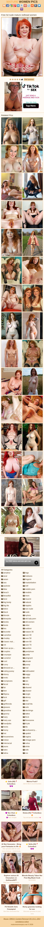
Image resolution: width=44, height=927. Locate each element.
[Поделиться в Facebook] (7, 5)
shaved (28, 687)
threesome (29, 720)
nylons (28, 615)
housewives (8, 737)
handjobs (7, 724)
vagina (28, 737)
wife (27, 750)
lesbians (28, 576)
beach (6, 592)
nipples (28, 606)
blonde (6, 615)
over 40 (28, 635)
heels (5, 727)
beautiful (7, 596)
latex (5, 750)
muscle (28, 599)
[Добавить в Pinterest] (25, 5)
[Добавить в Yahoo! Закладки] (21, 9)
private (28, 661)
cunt (5, 661)
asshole (6, 586)
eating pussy (8, 671)
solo (27, 707)
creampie (7, 655)
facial (5, 684)
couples (6, 651)
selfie (27, 678)
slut (26, 701)
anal (5, 576)
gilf (4, 701)
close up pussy (9, 648)
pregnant (29, 658)
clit (4, 645)
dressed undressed (11, 668)
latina (5, 753)
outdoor (28, 628)
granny (6, 714)
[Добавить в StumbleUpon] (32, 5)
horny (5, 730)
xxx (26, 753)
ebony (6, 674)
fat (4, 687)
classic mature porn (11, 642)
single (27, 694)
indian (6, 740)
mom (27, 596)
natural (28, 602)
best (5, 599)
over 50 (28, 638)
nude (27, 612)
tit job (27, 724)
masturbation (30, 583)
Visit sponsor (29, 79)
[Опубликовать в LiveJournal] (21, 5)
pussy (27, 665)
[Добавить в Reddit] (28, 5)
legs (27, 573)
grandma (7, 710)
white (27, 747)
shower (28, 691)
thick (27, 717)
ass (4, 583)
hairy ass (7, 720)
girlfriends (7, 704)
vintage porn (30, 740)
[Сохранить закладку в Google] (11, 5)
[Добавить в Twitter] (39, 5)
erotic (5, 678)
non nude (29, 609)
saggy (27, 674)
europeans (7, 681)
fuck (5, 697)
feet (5, 691)
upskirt (28, 733)
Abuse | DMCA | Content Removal (16, 919)
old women (29, 622)
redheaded (29, 671)
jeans (5, 747)
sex (26, 681)
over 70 (28, 645)
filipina (6, 694)
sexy (27, 684)
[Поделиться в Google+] (14, 5)
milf (26, 586)
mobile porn (30, 589)
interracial (7, 743)
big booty (7, 602)
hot (4, 733)
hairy (5, 717)
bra (4, 628)
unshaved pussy (32, 730)
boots (5, 625)
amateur (6, 573)
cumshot (7, 658)
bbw (5, 589)
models (28, 592)
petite (27, 655)
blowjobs (7, 619)
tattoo (27, 714)
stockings (29, 710)
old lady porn (30, 619)
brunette (6, 632)
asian (5, 579)
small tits (29, 704)
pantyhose (29, 651)
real (26, 668)
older (27, 625)
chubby (6, 638)
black (5, 612)
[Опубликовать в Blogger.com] (4, 5)
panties (28, 648)
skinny (28, 697)
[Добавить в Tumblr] (35, 5)
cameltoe (7, 635)
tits (26, 727)
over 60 (28, 642)
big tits (6, 606)
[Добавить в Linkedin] (18, 5)
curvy (5, 665)
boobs (6, 622)
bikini (5, 609)
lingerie (28, 579)
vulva (27, 743)
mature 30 (29, 632)
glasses (6, 707)
